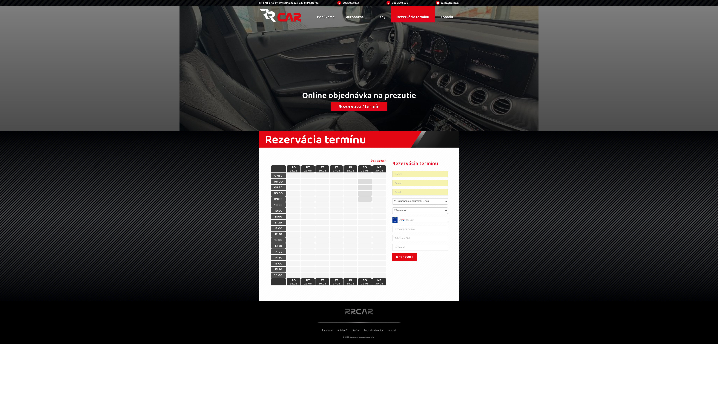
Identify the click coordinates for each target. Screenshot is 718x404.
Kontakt (392, 330)
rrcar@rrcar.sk (450, 3)
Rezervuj (404, 257)
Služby (355, 330)
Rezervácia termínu (373, 330)
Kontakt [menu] (446, 17)
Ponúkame (327, 330)
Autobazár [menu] (354, 17)
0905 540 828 (400, 3)
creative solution (368, 337)
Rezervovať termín (359, 106)
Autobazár (342, 330)
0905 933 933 (351, 3)
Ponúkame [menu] (326, 17)
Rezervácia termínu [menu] (413, 17)
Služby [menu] (380, 17)
